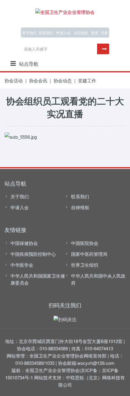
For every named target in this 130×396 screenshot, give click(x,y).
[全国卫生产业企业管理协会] (65, 11)
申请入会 (20, 207)
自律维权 (80, 207)
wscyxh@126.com (96, 363)
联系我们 (46, 32)
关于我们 (29, 32)
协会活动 (14, 80)
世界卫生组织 (84, 265)
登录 (94, 32)
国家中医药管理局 (89, 254)
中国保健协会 (24, 243)
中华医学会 (22, 265)
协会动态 (63, 80)
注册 (104, 32)
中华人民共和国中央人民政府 (98, 279)
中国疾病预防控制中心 (33, 254)
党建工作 (87, 80)
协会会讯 (38, 80)
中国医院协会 (84, 243)
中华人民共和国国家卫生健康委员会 (38, 279)
